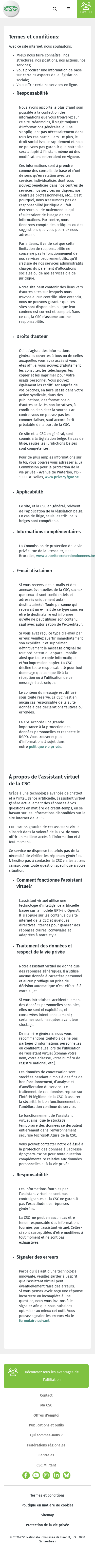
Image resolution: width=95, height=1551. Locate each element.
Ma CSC (46, 1405)
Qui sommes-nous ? (46, 1435)
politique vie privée (45, 747)
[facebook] (26, 1475)
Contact (46, 1395)
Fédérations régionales (46, 1445)
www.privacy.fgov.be (62, 477)
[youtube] (36, 1475)
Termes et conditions (47, 1495)
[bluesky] (66, 1475)
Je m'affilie (86, 12)
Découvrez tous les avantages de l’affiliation (52, 1376)
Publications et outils (46, 1425)
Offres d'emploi (46, 1415)
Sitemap (47, 1515)
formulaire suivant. (34, 1321)
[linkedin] (56, 1475)
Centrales (46, 1455)
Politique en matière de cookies (47, 1505)
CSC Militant (46, 1465)
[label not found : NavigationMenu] (68, 9)
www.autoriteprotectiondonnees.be (65, 556)
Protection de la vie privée (47, 1525)
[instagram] (46, 1475)
